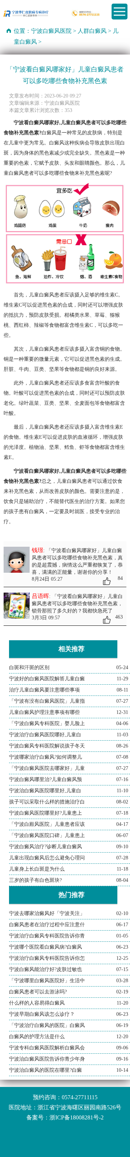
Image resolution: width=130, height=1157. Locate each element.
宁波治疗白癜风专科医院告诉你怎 (47, 958)
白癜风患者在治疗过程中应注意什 (47, 924)
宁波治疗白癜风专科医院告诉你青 (47, 936)
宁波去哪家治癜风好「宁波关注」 (47, 913)
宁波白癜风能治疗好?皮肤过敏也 (45, 969)
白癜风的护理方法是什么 (37, 1036)
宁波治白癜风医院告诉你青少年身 (47, 1059)
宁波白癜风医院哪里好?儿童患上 (45, 813)
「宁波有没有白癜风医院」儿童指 (47, 701)
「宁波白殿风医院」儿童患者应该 (47, 824)
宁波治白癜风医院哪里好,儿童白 (45, 790)
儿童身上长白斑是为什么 (37, 869)
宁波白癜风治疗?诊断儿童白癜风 (45, 846)
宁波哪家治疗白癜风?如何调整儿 (45, 757)
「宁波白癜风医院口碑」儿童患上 (47, 835)
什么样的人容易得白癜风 (37, 1003)
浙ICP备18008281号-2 (76, 1117)
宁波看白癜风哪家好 (36, 471)
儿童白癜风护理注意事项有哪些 (44, 712)
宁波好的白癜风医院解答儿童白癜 (47, 678)
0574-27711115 (80, 1097)
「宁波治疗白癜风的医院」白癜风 (47, 1025)
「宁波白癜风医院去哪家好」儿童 (47, 768)
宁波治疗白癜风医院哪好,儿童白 (45, 734)
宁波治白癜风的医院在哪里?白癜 (45, 1070)
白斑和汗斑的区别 (29, 667)
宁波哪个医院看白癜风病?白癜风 (45, 947)
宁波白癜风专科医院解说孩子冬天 (47, 746)
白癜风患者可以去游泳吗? (38, 991)
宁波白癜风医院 (51, 31)
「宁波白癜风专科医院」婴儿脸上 (47, 723)
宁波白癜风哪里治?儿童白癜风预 (45, 779)
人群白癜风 (92, 31)
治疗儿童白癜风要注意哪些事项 (44, 690)
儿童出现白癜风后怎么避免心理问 (47, 858)
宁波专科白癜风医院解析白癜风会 (47, 1047)
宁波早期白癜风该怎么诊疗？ (42, 1014)
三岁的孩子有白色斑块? (35, 880)
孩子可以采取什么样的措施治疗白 (47, 802)
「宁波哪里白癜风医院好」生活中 (47, 980)
